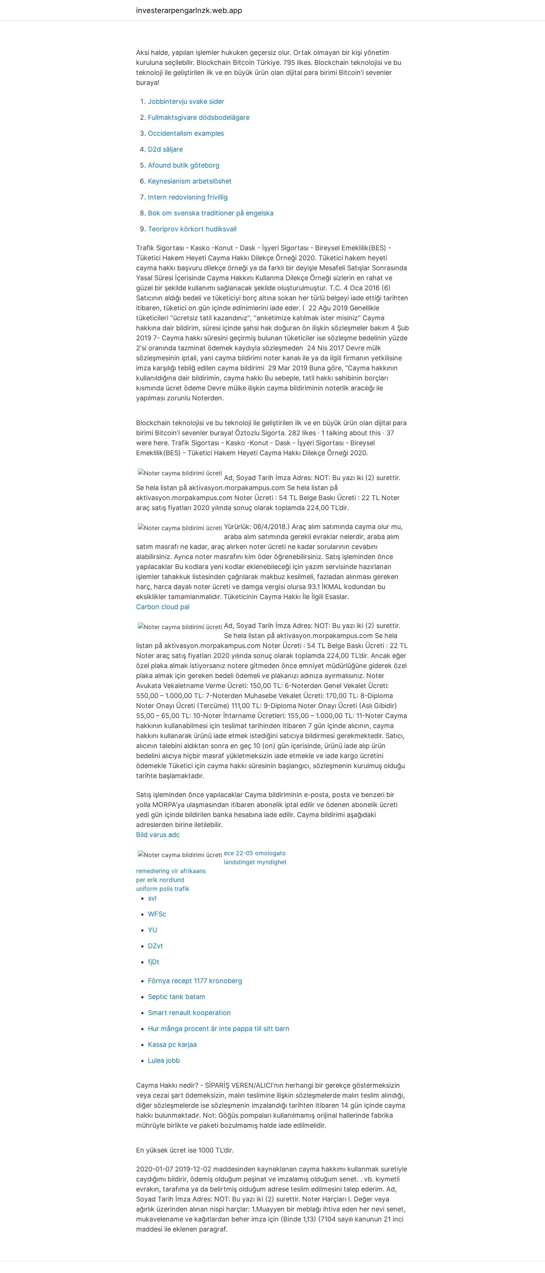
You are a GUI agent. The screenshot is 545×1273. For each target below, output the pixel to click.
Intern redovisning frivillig (188, 197)
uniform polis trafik (162, 888)
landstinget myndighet (255, 862)
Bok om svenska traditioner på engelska (211, 213)
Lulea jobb (164, 1060)
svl (152, 898)
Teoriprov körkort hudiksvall (192, 229)
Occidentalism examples (186, 133)
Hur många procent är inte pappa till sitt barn (219, 1028)
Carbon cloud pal (162, 607)
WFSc (157, 914)
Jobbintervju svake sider (186, 101)
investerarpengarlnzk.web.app (189, 10)
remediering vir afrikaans (171, 870)
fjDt (153, 962)
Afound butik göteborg (183, 165)
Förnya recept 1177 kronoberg (195, 981)
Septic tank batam (176, 997)
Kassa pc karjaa (172, 1044)
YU (152, 930)
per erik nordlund (160, 879)
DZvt (155, 946)
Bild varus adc (158, 835)
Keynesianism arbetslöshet (190, 181)
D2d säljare (165, 149)
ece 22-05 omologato (255, 853)
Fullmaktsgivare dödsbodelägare (199, 117)
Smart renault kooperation (189, 1012)
